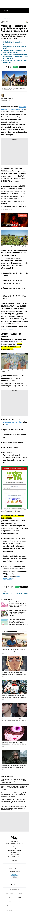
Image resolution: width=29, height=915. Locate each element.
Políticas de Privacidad (14, 868)
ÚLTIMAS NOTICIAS (8, 776)
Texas (12, 14)
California (7, 14)
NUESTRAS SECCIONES (14, 889)
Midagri (26, 593)
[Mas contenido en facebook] (11, 884)
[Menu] (2, 10)
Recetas (19, 906)
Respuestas (9, 893)
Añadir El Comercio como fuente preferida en (14, 21)
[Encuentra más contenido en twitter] (6, 67)
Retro (19, 901)
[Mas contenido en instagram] (17, 884)
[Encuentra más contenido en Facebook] (3, 67)
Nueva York (17, 14)
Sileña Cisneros (8, 98)
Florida (2, 14)
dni (4, 593)
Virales (9, 906)
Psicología (24, 14)
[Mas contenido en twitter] (14, 884)
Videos (20, 893)
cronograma (18, 593)
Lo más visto (6, 599)
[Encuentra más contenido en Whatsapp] (10, 67)
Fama (9, 901)
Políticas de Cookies (15, 871)
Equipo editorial (14, 841)
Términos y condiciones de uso (14, 866)
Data (19, 897)
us (9, 897)
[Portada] (14, 840)
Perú (12, 593)
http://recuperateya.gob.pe (12, 422)
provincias (11, 329)
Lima (4, 329)
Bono (7, 593)
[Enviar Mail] (2, 98)
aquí (7, 425)
